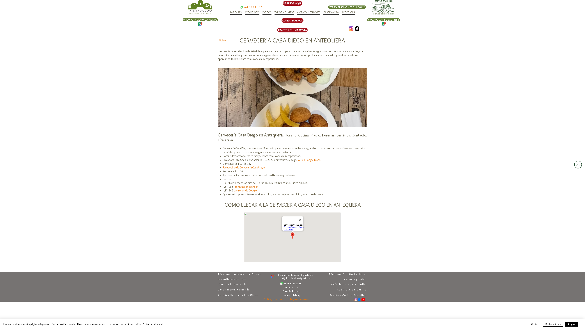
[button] (236, 12)
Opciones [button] (535, 324)
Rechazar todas (553, 324)
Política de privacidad (152, 324)
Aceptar (571, 324)
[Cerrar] (581, 324)
